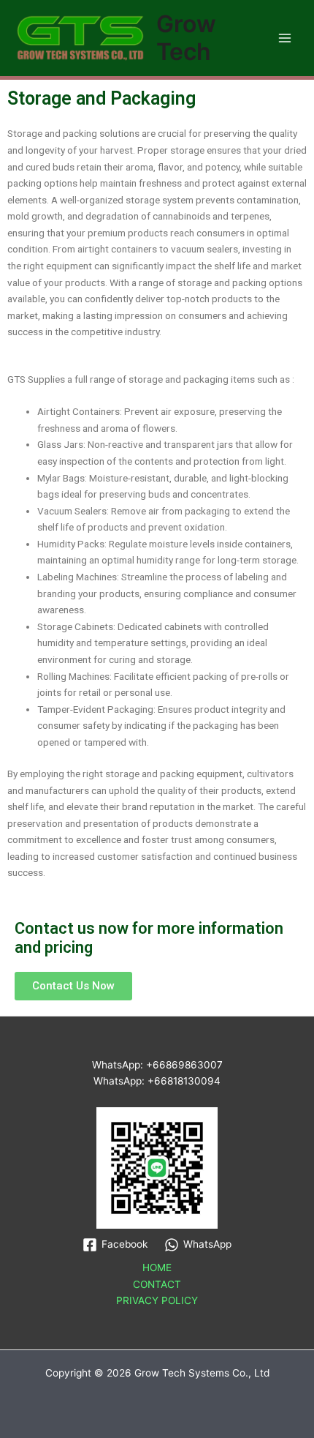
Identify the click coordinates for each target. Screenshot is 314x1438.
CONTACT (157, 1284)
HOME (157, 1267)
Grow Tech (186, 38)
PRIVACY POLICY (157, 1300)
